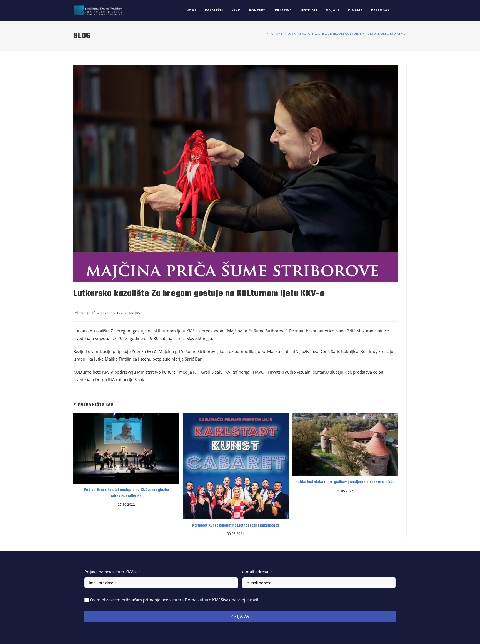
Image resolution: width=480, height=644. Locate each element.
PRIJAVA (240, 616)
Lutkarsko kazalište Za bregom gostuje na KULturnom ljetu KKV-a (347, 33)
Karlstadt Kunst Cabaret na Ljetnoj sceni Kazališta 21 (235, 526)
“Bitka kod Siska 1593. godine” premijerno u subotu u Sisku (345, 483)
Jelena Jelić (84, 312)
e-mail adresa (255, 571)
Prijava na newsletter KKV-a (110, 571)
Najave (136, 312)
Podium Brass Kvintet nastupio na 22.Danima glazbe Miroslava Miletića (126, 493)
